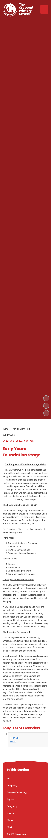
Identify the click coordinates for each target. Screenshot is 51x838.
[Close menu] (44, 9)
